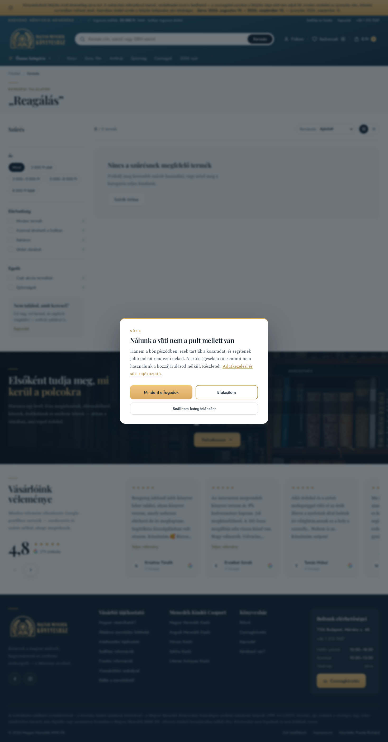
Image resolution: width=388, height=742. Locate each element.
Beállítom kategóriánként (194, 409)
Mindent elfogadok (161, 392)
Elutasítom (226, 392)
